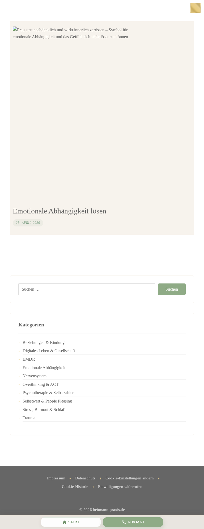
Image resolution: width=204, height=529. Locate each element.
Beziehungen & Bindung (44, 342)
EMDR (29, 359)
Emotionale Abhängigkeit (44, 367)
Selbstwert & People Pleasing (47, 401)
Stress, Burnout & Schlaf (43, 409)
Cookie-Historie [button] (75, 486)
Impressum (56, 478)
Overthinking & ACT (41, 384)
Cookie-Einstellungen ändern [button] (129, 478)
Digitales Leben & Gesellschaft (49, 350)
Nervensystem (34, 376)
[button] (195, 8)
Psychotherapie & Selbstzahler (48, 392)
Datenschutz (85, 478)
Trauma (29, 418)
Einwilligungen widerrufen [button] (120, 486)
